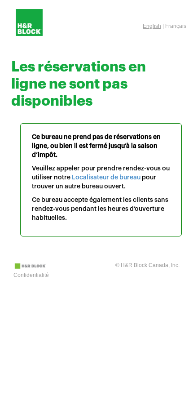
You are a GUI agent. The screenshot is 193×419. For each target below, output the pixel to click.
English (152, 26)
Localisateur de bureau (106, 177)
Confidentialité (31, 275)
